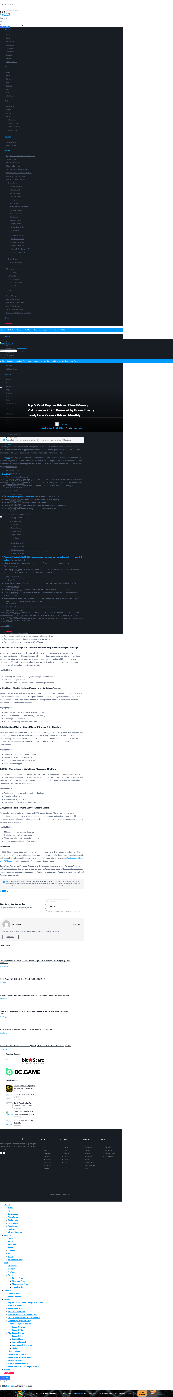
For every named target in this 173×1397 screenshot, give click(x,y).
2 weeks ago (4, 1049)
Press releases (78, 428)
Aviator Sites (14, 286)
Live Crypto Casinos (16, 200)
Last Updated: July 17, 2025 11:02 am (52, 428)
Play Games (9, 323)
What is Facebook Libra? (14, 309)
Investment (10, 52)
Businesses (10, 41)
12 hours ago (4, 966)
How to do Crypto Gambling (15, 179)
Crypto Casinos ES (17, 227)
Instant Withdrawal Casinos (19, 207)
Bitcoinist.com (57, 1194)
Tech (6, 101)
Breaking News (89, 1162)
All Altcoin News (11, 96)
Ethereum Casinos (16, 186)
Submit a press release (12, 10)
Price (8, 38)
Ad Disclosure (66, 440)
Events (7, 318)
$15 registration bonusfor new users (19, 496)
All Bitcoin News (11, 62)
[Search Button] (22, 25)
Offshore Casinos (16, 220)
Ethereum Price (13, 123)
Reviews (9, 58)
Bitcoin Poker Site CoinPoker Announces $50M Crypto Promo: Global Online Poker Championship (35, 1046)
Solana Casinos (15, 190)
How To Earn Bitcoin (13, 306)
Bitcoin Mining (11, 296)
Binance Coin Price (14, 127)
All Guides (16, 230)
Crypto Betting (13, 259)
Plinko (10, 291)
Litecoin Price (12, 130)
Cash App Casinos (16, 210)
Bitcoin (7, 29)
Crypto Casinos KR (17, 246)
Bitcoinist (65, 424)
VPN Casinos (14, 217)
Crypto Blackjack (13, 279)
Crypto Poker (12, 272)
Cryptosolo (7, 474)
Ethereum (9, 79)
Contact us (7, 19)
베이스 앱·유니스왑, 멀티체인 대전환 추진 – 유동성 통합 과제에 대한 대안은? (26, 1030)
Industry (8, 137)
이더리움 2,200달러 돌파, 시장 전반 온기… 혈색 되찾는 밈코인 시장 (22, 979)
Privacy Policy (109, 1156)
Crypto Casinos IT (17, 224)
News (8, 35)
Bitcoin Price (12, 120)
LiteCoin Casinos (15, 193)
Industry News (11, 142)
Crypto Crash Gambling (15, 282)
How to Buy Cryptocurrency (15, 176)
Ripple (8, 82)
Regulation (9, 55)
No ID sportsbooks (16, 262)
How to (7, 150)
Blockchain (10, 106)
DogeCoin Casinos (16, 196)
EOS (7, 89)
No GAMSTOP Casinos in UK (20, 249)
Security (9, 110)
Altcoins (8, 67)
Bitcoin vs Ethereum (13, 166)
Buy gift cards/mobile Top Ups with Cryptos (20, 156)
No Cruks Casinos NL (18, 252)
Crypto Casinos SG (17, 239)
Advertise (108, 1147)
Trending (87, 1159)
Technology (10, 48)
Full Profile (10, 937)
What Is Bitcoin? (11, 159)
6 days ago (3, 982)
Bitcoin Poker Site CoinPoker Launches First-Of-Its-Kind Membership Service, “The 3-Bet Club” (35, 995)
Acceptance (10, 45)
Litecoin (9, 86)
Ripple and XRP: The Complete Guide (18, 313)
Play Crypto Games (12, 269)
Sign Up (52, 907)
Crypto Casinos (13, 183)
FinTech (9, 113)
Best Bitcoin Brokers (13, 299)
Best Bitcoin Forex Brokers (15, 303)
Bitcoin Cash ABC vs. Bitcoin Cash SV (19, 173)
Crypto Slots (12, 276)
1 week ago (3, 998)
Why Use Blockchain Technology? (17, 169)
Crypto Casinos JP (17, 235)
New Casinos (14, 203)
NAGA (8, 92)
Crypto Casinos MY (17, 242)
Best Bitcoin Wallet (12, 163)
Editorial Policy (110, 1153)
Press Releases (8, 4)
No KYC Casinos (15, 213)
